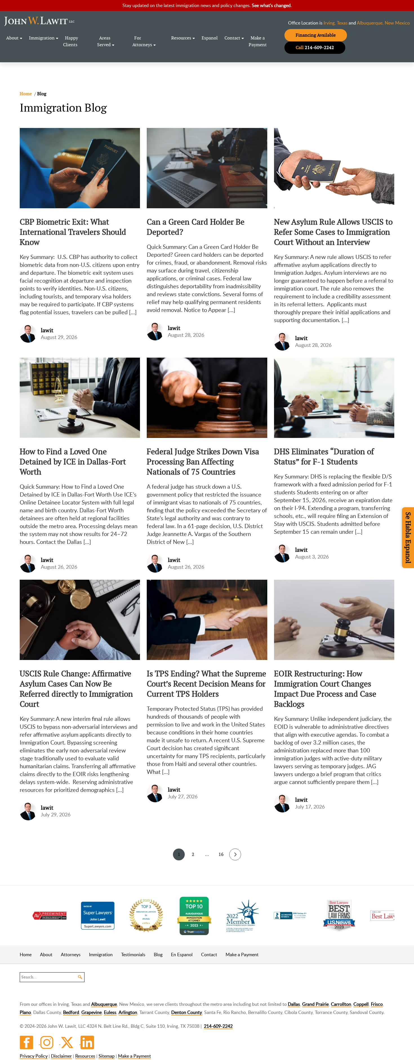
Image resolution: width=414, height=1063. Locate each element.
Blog (158, 954)
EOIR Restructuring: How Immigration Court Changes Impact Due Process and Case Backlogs (325, 688)
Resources (181, 38)
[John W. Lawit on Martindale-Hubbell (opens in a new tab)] (36, 916)
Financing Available (321, 35)
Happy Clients (70, 41)
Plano (25, 1012)
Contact (232, 38)
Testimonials (133, 954)
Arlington (128, 1012)
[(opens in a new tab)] (84, 916)
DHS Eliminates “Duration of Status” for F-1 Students (324, 456)
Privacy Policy (34, 1056)
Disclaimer (61, 1056)
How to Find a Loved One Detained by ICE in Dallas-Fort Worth (73, 461)
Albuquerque (104, 1004)
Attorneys (71, 954)
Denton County (186, 1012)
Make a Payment (258, 41)
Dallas (294, 1004)
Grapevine (91, 1012)
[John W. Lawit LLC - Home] (39, 21)
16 (221, 854)
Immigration (42, 38)
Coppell (361, 1004)
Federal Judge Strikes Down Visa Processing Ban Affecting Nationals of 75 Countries (203, 461)
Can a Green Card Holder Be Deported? (195, 227)
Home (26, 954)
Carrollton (341, 1004)
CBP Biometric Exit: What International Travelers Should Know (73, 232)
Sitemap (107, 1056)
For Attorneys (142, 41)
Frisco (377, 1004)
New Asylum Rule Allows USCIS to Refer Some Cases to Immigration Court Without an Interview (333, 232)
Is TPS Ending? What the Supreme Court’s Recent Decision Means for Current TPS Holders (206, 683)
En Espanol (182, 954)
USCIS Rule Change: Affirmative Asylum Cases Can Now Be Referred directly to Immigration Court (76, 688)
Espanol (210, 38)
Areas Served (104, 41)
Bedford (71, 1012)
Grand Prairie (315, 1004)
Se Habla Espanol (408, 537)
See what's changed (271, 5)
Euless (110, 1012)
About (12, 38)
